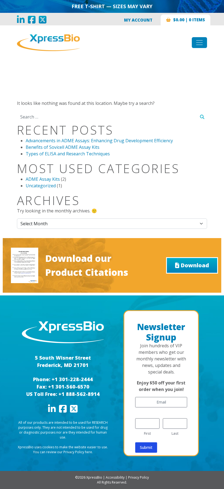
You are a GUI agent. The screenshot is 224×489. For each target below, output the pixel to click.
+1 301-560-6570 (68, 386)
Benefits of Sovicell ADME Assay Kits (62, 147)
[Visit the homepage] (63, 332)
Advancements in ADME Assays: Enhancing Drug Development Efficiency (99, 141)
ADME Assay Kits (43, 179)
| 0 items (189, 19)
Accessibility (115, 477)
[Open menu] (199, 42)
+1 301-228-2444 (72, 379)
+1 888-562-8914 (79, 394)
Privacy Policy (138, 477)
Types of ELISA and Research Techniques (68, 154)
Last (175, 433)
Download (195, 265)
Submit (146, 447)
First (147, 433)
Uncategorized (41, 186)
